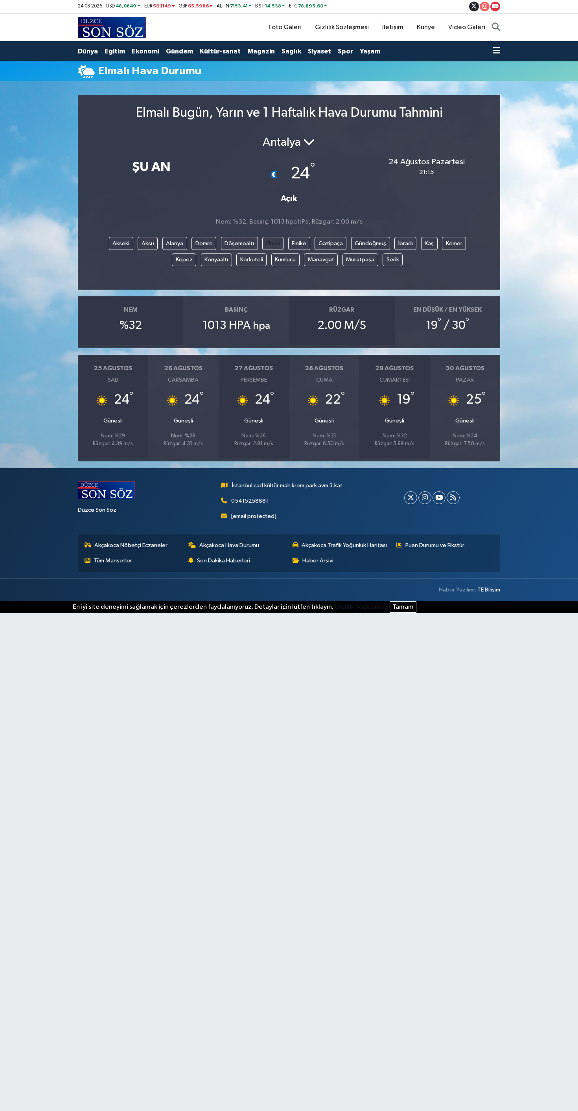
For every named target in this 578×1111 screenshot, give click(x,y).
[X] (410, 497)
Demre (204, 243)
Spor (345, 51)
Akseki (120, 243)
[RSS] (453, 497)
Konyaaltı (216, 260)
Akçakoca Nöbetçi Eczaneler (131, 545)
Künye (426, 27)
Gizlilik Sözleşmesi (342, 27)
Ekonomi (145, 51)
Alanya (174, 243)
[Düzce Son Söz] (112, 27)
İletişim (392, 27)
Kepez (184, 260)
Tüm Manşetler (113, 561)
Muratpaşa (360, 260)
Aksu (148, 243)
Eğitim (115, 51)
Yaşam (370, 51)
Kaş (429, 243)
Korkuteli (251, 260)
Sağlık (291, 51)
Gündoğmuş (370, 243)
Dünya (88, 51)
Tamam (403, 607)
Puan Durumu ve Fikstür (434, 545)
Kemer (454, 243)
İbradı (405, 243)
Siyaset (319, 51)
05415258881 (249, 501)
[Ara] (496, 27)
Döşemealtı (239, 243)
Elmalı (273, 243)
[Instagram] (424, 497)
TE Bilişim (488, 590)
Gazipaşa (330, 243)
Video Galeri (466, 27)
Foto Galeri (285, 27)
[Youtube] (439, 497)
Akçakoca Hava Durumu (229, 545)
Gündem (179, 51)
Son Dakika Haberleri (223, 561)
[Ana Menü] (496, 51)
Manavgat (321, 260)
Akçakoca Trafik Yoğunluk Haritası (344, 545)
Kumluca (285, 260)
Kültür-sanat (220, 51)
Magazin (261, 51)
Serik (393, 260)
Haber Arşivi (317, 561)
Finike (299, 243)
